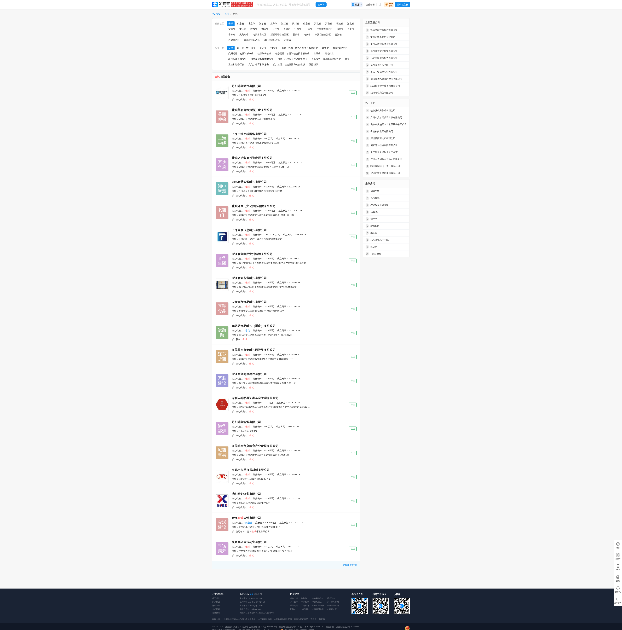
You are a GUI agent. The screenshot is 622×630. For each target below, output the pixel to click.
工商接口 (305, 605)
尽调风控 (331, 598)
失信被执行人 (318, 598)
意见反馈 (216, 613)
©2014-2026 (218, 626)
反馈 (618, 581)
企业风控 (294, 602)
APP (618, 570)
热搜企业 (294, 609)
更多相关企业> (350, 565)
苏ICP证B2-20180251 (315, 626)
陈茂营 (248, 522)
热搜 (226, 13)
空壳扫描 (305, 602)
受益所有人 (317, 602)
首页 (217, 13)
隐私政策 (216, 605)
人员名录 (305, 609)
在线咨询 (257, 594)
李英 (247, 330)
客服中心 (617, 592)
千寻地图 (294, 605)
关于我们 (216, 598)
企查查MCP (332, 609)
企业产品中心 (318, 605)
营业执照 (329, 626)
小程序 (618, 548)
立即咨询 (617, 603)
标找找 (304, 598)
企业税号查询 (333, 602)
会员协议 (216, 609)
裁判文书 (294, 598)
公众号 (618, 559)
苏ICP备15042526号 (267, 626)
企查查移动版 (318, 609)
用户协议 (216, 602)
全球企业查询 (333, 605)
